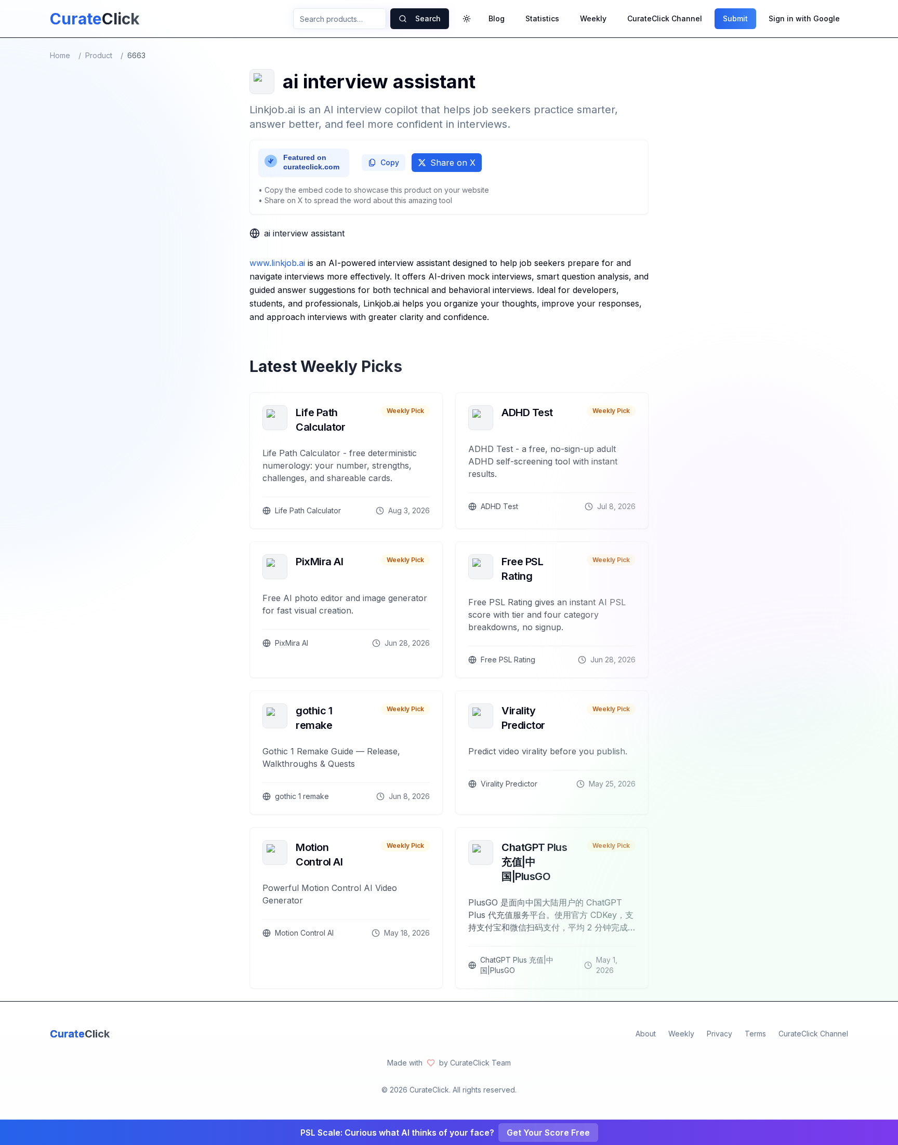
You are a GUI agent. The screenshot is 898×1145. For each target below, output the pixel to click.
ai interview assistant (304, 233)
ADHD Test (527, 412)
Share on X (453, 162)
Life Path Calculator (320, 419)
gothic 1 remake (314, 717)
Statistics (542, 18)
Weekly (593, 18)
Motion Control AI (319, 854)
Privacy (719, 1033)
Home (60, 55)
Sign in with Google (804, 18)
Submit (735, 18)
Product (98, 55)
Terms (755, 1033)
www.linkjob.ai (277, 263)
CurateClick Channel (664, 18)
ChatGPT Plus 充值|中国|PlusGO (534, 862)
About (646, 1033)
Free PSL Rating (522, 568)
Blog (496, 18)
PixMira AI (319, 561)
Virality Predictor (523, 717)
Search (428, 18)
